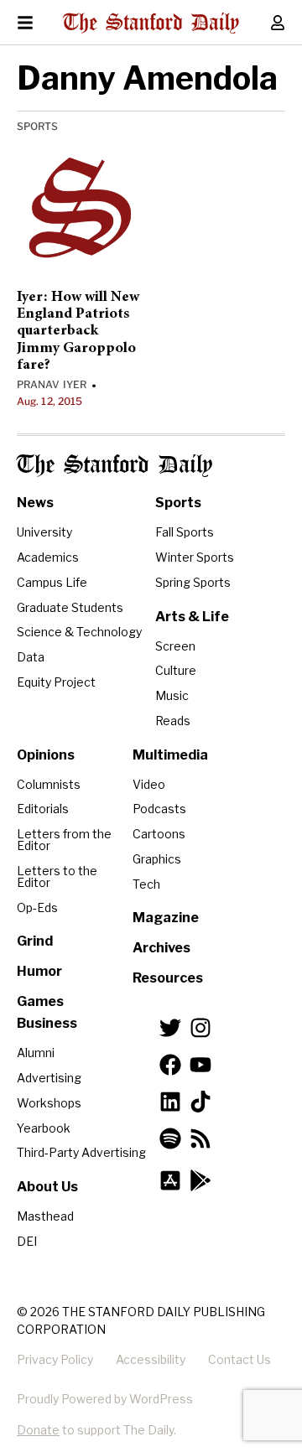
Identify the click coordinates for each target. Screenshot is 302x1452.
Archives (161, 948)
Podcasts (159, 808)
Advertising (49, 1078)
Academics (48, 557)
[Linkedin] (170, 1101)
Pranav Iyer (51, 384)
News (35, 503)
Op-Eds (37, 907)
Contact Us (239, 1359)
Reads (172, 720)
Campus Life (52, 582)
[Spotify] (170, 1138)
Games (40, 1001)
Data (30, 657)
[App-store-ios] (170, 1180)
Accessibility (150, 1359)
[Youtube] (200, 1065)
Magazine (166, 918)
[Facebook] (170, 1065)
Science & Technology (79, 632)
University (44, 532)
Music (172, 695)
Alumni (36, 1052)
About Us (47, 1187)
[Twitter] (170, 1028)
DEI (27, 1241)
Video (149, 784)
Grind (35, 941)
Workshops (49, 1103)
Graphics (157, 859)
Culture (175, 670)
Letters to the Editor (57, 876)
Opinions (46, 755)
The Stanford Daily (114, 465)
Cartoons (159, 834)
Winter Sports (194, 557)
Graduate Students (70, 607)
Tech (146, 884)
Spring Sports (193, 582)
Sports (38, 126)
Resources (168, 978)
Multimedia (170, 755)
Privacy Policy (55, 1359)
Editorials (43, 808)
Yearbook (43, 1128)
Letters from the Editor (64, 840)
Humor (39, 971)
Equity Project (56, 682)
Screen (175, 646)
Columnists (49, 784)
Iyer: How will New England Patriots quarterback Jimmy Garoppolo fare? (78, 331)
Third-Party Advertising (81, 1152)
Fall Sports (184, 532)
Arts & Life (192, 617)
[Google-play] (200, 1180)
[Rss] (200, 1138)
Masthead (45, 1216)
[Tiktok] (200, 1101)
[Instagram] (200, 1028)
